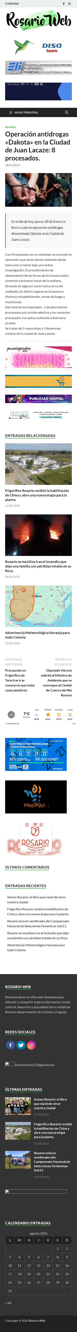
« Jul (8, 1303)
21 (48, 1274)
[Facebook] (63, 3)
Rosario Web (37, 1320)
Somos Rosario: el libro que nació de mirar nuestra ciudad (50, 1103)
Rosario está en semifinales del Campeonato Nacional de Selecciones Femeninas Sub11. (52, 1161)
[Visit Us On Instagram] (31, 1049)
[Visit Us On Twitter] (21, 1049)
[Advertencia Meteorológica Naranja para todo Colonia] (38, 607)
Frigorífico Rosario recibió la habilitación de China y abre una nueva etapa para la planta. (37, 495)
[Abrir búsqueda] (67, 112)
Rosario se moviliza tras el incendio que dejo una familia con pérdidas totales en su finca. (38, 566)
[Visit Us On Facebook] (10, 1049)
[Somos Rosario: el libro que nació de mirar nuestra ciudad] (18, 1100)
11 (19, 1265)
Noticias (10, 127)
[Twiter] (69, 3)
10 (10, 1265)
